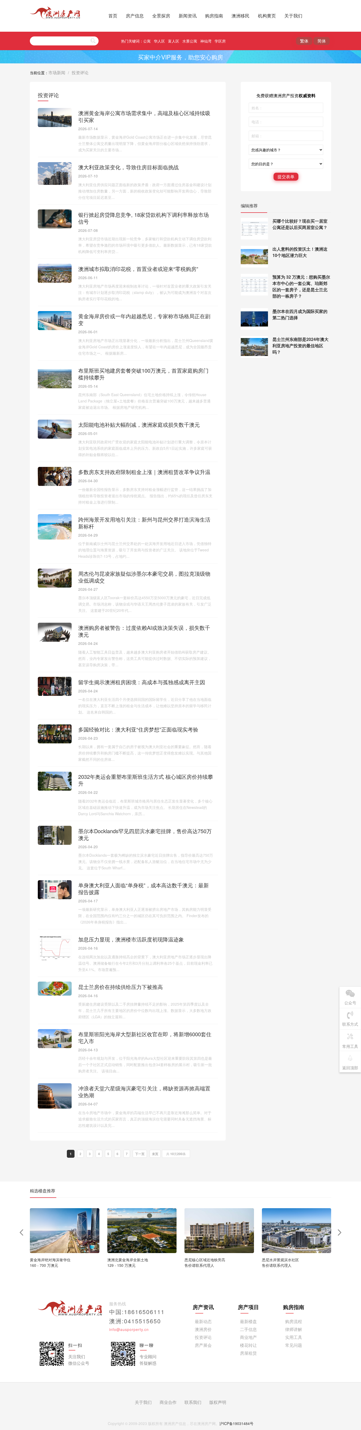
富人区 (173, 41)
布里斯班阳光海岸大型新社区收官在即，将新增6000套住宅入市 (144, 1037)
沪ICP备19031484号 (236, 1423)
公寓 (147, 41)
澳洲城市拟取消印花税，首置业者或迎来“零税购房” (138, 269)
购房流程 (293, 1321)
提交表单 (285, 177)
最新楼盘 (248, 1321)
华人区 (159, 41)
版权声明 (217, 1402)
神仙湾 (205, 41)
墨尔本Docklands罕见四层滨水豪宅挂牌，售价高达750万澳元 (145, 834)
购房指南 (214, 15)
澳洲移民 (240, 15)
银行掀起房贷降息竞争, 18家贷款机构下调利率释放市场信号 (143, 218)
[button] (339, 1232)
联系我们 (192, 1402)
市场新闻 (56, 72)
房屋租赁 (248, 1353)
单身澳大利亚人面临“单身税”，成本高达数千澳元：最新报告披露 (143, 888)
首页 (112, 15)
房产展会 (203, 1345)
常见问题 (293, 1345)
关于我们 (293, 15)
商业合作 (168, 1402)
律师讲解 (293, 1329)
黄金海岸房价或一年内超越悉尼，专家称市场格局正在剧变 (144, 319)
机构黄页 (267, 15)
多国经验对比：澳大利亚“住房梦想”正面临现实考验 (138, 729)
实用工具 (293, 1337)
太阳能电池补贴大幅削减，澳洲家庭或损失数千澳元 (139, 424)
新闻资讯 (188, 15)
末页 (155, 1153)
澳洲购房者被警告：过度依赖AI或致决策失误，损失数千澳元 (144, 631)
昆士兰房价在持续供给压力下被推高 (120, 987)
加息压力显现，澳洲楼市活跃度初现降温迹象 (131, 939)
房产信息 (135, 15)
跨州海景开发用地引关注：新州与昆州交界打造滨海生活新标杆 (144, 522)
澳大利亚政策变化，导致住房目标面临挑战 (128, 167)
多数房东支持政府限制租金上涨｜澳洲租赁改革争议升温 (144, 472)
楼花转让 (248, 1345)
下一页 (140, 1153)
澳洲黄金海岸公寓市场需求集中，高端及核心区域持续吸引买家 (144, 116)
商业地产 (248, 1337)
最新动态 (203, 1321)
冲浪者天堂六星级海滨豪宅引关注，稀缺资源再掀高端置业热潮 (144, 1091)
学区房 (220, 41)
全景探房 (161, 15)
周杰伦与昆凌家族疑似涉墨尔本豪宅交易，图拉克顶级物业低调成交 (144, 577)
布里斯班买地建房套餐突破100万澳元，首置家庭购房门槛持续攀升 (143, 374)
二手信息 (248, 1329)
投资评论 (80, 72)
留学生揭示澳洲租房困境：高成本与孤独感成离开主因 (141, 682)
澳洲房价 (203, 1329)
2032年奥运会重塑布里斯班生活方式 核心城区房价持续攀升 (145, 780)
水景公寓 (189, 41)
